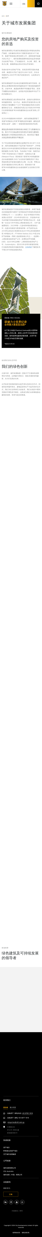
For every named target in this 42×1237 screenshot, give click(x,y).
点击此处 (28, 246)
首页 (3, 16)
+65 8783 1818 (27, 1113)
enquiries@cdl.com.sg (16, 1122)
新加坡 (5, 1107)
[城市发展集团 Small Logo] (4, 3)
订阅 (10, 1194)
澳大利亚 (13, 1107)
